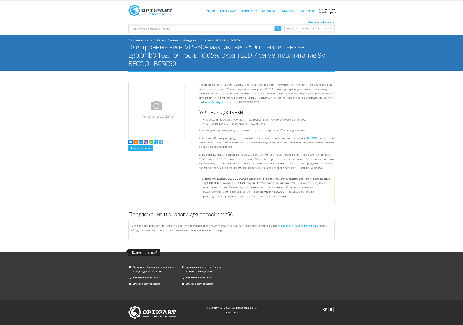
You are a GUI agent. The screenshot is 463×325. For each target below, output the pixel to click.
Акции (211, 11)
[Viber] (146, 142)
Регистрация (302, 28)
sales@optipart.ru (327, 12)
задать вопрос (141, 148)
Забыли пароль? (322, 28)
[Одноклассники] (135, 142)
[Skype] (156, 142)
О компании (249, 11)
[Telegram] (161, 142)
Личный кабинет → (321, 22)
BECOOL (312, 138)
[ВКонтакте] (130, 142)
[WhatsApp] (151, 142)
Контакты (307, 11)
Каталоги (268, 11)
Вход (289, 28)
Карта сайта (231, 312)
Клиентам (288, 11)
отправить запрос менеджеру (299, 225)
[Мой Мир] (141, 142)
